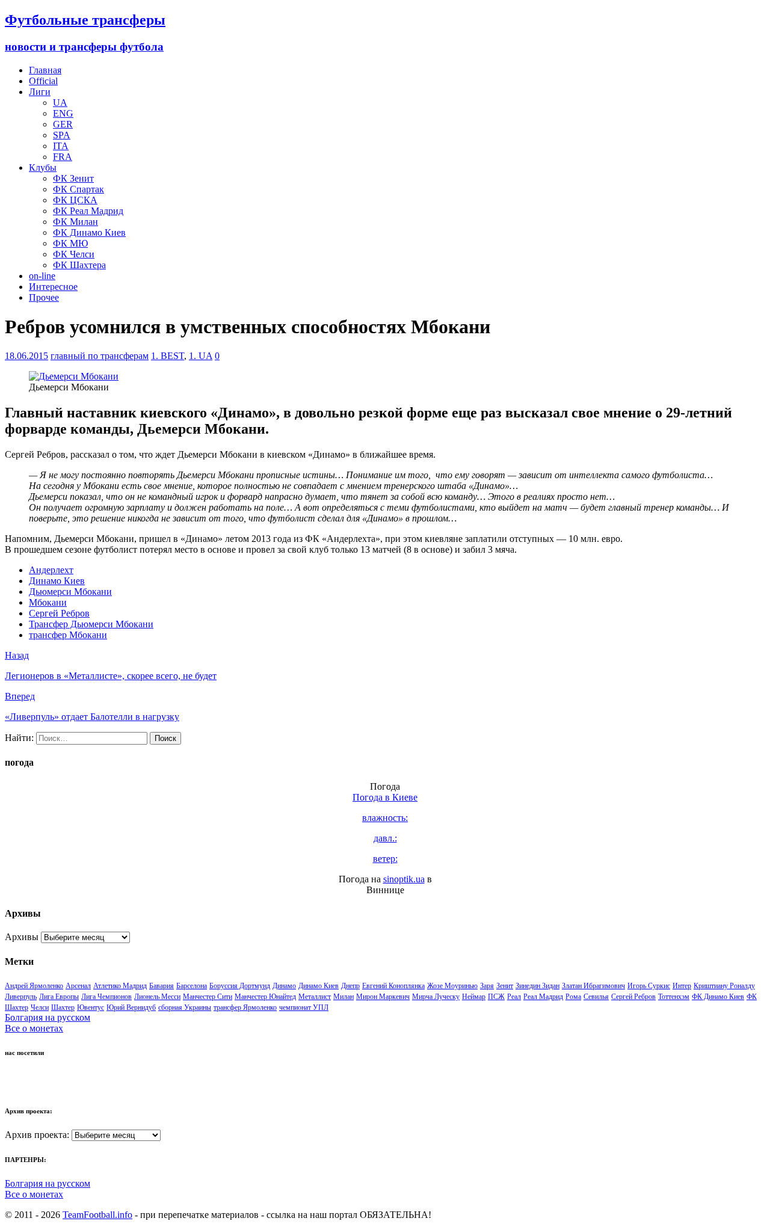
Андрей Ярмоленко (34, 986)
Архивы (21, 937)
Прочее (44, 297)
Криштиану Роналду (724, 986)
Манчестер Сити (207, 996)
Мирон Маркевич (383, 996)
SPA (61, 135)
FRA (62, 157)
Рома (573, 996)
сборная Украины (184, 1007)
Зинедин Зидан (537, 986)
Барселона (191, 986)
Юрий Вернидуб (131, 1007)
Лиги (40, 92)
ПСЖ (496, 996)
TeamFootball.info (97, 1215)
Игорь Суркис (648, 986)
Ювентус (90, 1007)
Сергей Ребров (59, 613)
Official (43, 81)
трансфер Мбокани (68, 635)
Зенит (504, 986)
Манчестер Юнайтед (265, 996)
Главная (45, 70)
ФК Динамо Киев (89, 232)
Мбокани (48, 602)
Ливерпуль (21, 996)
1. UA (200, 356)
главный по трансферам (100, 356)
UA (60, 102)
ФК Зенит (73, 178)
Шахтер (63, 1007)
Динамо (284, 986)
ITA (61, 146)
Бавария (161, 986)
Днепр (350, 986)
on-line (42, 276)
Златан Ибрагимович (593, 986)
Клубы (43, 167)
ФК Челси (73, 254)
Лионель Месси (157, 996)
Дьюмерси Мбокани (70, 591)
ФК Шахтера (79, 265)
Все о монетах (34, 1028)
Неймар (473, 996)
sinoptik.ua (404, 879)
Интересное (53, 286)
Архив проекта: (37, 1135)
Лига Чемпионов (106, 996)
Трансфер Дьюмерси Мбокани (91, 624)
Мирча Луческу (436, 996)
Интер (682, 986)
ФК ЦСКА (75, 200)
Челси (40, 1007)
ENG (63, 113)
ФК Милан (75, 222)
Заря (487, 986)
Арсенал (78, 986)
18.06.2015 (26, 356)
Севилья (596, 996)
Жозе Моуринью (452, 986)
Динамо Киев (57, 581)
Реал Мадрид (543, 996)
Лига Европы (59, 996)
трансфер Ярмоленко (245, 1007)
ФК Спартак (78, 189)
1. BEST (167, 356)
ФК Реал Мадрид (88, 211)
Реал (514, 996)
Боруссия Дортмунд (239, 986)
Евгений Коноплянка (393, 986)
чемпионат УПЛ (303, 1007)
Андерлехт (51, 570)
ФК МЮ (70, 243)
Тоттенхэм (673, 996)
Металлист (314, 996)
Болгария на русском (47, 1017)
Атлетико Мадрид (120, 986)
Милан (343, 996)
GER (63, 124)
